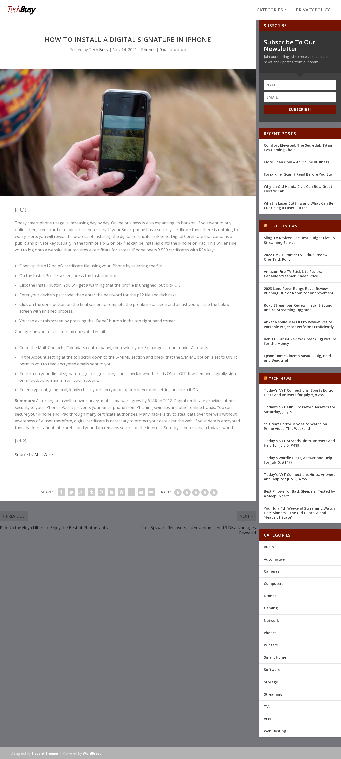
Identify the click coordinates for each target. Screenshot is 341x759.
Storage (271, 682)
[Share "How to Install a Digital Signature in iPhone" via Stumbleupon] (131, 492)
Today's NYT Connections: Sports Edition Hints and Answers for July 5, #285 (300, 392)
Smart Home (275, 657)
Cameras (271, 571)
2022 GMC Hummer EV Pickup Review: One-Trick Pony (296, 257)
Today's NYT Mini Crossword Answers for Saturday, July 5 (299, 409)
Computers (273, 583)
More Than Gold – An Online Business (296, 162)
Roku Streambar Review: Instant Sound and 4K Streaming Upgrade (298, 307)
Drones (270, 595)
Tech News (280, 378)
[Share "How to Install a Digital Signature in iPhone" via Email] (141, 492)
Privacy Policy (313, 10)
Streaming (273, 694)
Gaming (271, 608)
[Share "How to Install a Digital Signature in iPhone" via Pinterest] (101, 492)
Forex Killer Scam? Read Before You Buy (298, 174)
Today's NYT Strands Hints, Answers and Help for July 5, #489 (299, 443)
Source (21, 454)
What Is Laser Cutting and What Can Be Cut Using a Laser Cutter (298, 205)
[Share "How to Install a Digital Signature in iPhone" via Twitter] (71, 492)
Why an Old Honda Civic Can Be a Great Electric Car (298, 188)
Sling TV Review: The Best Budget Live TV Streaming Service (299, 240)
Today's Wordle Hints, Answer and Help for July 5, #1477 (298, 460)
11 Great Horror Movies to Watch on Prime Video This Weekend (295, 426)
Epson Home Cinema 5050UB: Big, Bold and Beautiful (297, 358)
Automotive (274, 559)
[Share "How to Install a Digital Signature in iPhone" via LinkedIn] (111, 492)
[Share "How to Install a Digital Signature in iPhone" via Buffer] (121, 492)
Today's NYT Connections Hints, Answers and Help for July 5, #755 (299, 476)
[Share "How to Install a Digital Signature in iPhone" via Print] (151, 492)
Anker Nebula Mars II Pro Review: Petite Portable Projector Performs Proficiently (299, 324)
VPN (267, 718)
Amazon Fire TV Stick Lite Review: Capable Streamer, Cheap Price (293, 273)
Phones (148, 49)
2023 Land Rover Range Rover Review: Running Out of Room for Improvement (299, 290)
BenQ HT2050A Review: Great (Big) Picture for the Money (300, 341)
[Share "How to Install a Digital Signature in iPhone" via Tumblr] (91, 492)
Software (272, 669)
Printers (271, 645)
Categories (270, 10)
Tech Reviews (283, 225)
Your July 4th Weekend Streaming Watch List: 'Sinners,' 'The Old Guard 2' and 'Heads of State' (299, 513)
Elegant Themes (45, 753)
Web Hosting (275, 731)
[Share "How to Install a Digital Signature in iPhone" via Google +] (81, 492)
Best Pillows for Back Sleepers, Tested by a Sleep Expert (299, 493)
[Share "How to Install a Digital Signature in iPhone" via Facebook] (61, 492)
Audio (269, 546)
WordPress (92, 753)
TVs (267, 706)
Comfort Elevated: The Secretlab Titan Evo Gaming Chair (298, 147)
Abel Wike (43, 454)
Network (271, 620)
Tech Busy (98, 49)
